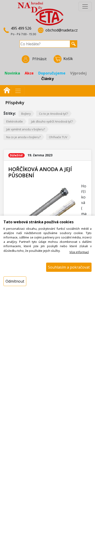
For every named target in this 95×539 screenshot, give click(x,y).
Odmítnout (15, 281)
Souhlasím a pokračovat (69, 267)
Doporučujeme (51, 73)
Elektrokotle (14, 121)
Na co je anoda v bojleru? (23, 137)
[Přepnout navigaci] (18, 90)
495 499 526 (21, 28)
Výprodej (78, 73)
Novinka (12, 73)
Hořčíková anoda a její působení (40, 172)
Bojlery (26, 114)
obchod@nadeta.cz (61, 30)
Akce (29, 73)
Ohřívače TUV (58, 137)
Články (47, 78)
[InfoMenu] (85, 6)
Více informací (79, 252)
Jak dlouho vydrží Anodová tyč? (52, 121)
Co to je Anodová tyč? (53, 114)
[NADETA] (41, 13)
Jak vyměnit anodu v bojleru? (25, 129)
